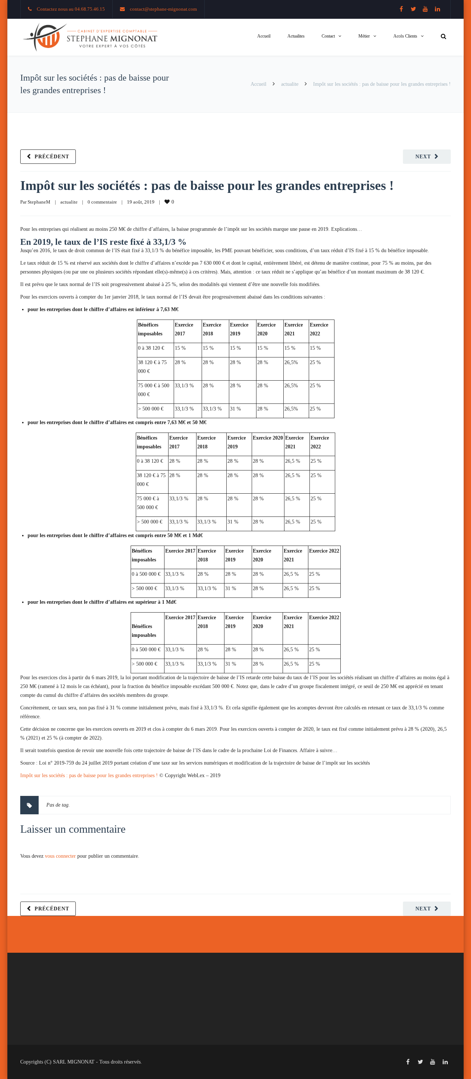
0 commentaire (102, 202)
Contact (328, 36)
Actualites (296, 36)
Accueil (263, 36)
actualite (289, 84)
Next (423, 156)
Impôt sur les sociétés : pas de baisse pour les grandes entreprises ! (207, 185)
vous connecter (60, 856)
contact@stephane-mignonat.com (163, 9)
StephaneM (39, 202)
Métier (364, 36)
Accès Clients (405, 36)
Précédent (52, 156)
